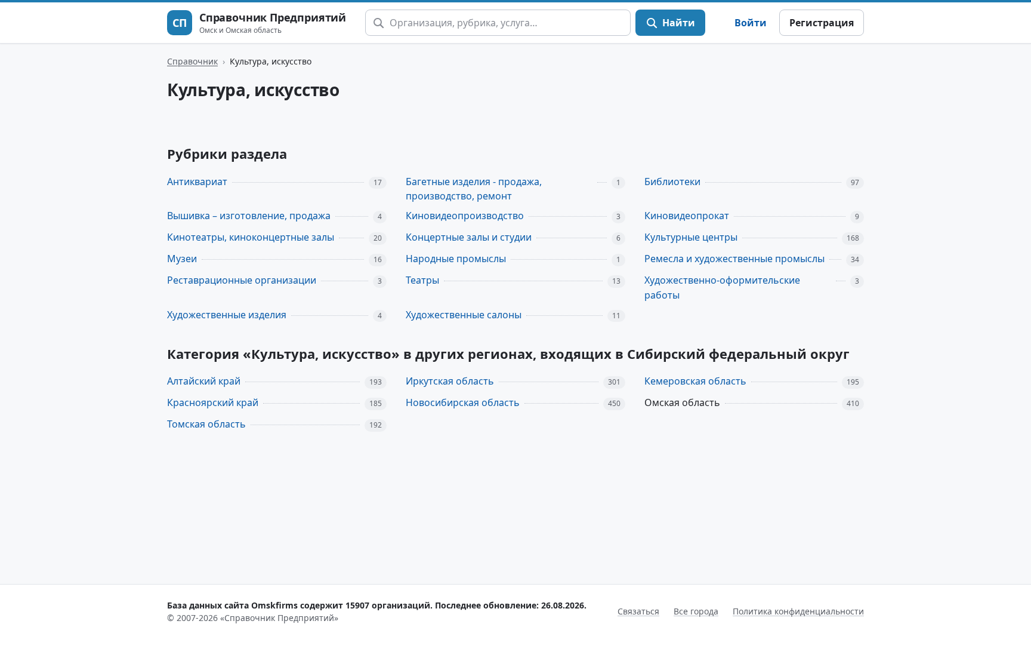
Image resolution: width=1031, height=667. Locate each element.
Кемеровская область (695, 381)
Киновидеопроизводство (465, 215)
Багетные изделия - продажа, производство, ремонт (474, 189)
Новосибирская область (463, 402)
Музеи (182, 258)
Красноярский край (212, 402)
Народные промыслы (456, 258)
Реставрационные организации (241, 280)
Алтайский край (203, 381)
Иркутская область (450, 381)
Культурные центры (690, 237)
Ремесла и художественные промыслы (734, 258)
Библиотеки (672, 181)
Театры (422, 280)
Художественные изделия (226, 314)
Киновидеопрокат (686, 215)
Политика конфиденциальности (798, 611)
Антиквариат (197, 181)
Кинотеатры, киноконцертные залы (250, 237)
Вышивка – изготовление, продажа (249, 215)
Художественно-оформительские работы (722, 287)
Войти (750, 22)
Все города (696, 611)
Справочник (192, 61)
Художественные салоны (463, 314)
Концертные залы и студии (469, 237)
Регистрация (821, 22)
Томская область (206, 424)
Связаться (638, 611)
